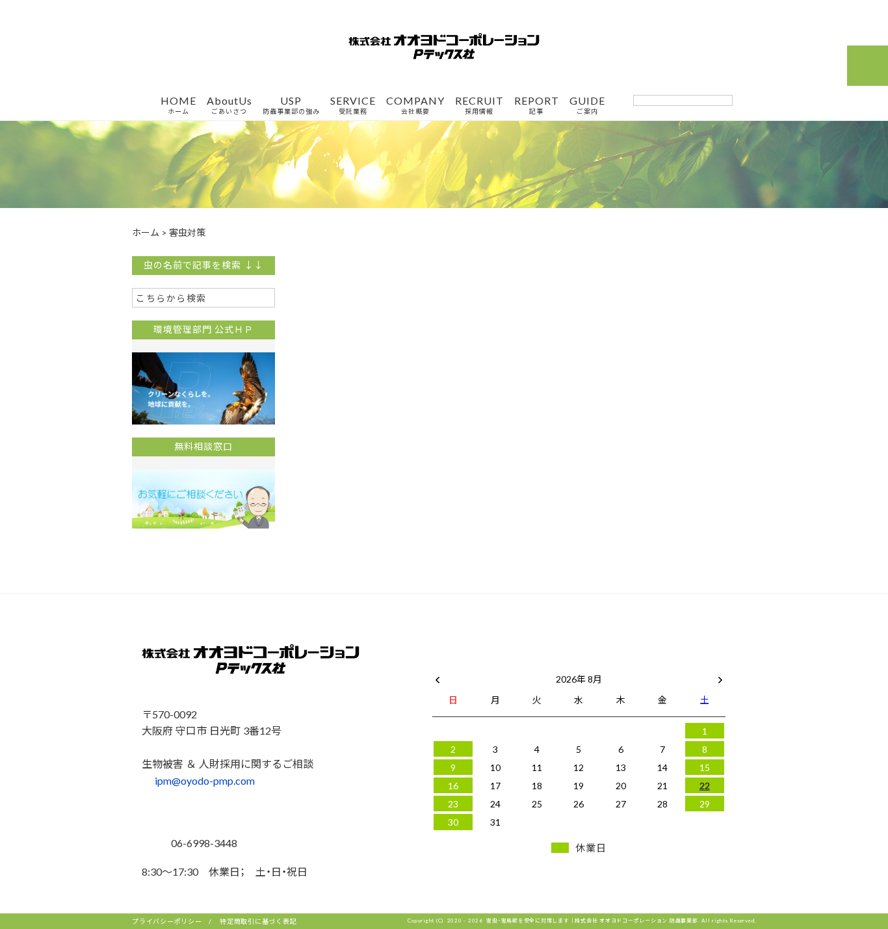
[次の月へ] (720, 676)
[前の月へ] (437, 676)
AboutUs (229, 105)
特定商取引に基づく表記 (258, 921)
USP (291, 105)
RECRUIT (479, 105)
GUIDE (587, 105)
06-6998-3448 (202, 842)
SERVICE (353, 105)
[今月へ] (495, 665)
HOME (178, 105)
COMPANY (415, 105)
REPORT (536, 105)
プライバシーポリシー (167, 921)
